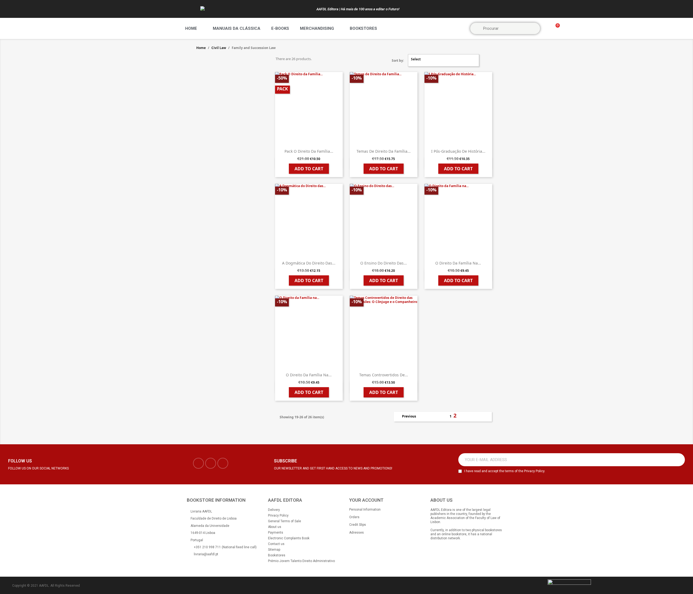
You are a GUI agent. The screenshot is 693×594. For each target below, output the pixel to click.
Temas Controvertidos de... (383, 374)
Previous (406, 416)
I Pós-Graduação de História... (458, 151)
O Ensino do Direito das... (383, 263)
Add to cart (309, 169)
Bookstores (363, 28)
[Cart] (555, 29)
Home (191, 28)
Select (443, 60)
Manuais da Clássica (236, 28)
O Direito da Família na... (458, 263)
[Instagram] (210, 463)
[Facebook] (198, 463)
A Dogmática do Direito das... (308, 263)
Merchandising (317, 28)
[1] (678, 459)
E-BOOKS (280, 28)
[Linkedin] (222, 463)
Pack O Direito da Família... (309, 151)
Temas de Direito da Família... (384, 151)
